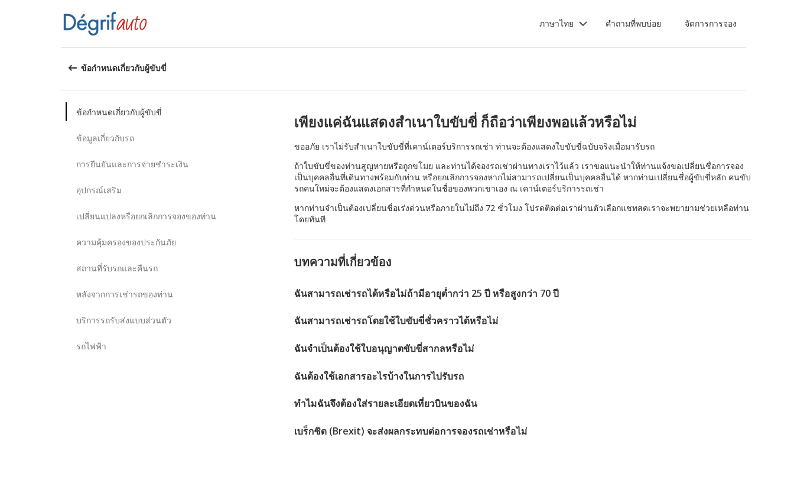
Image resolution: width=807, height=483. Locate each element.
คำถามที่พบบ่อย (633, 23)
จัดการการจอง (711, 23)
